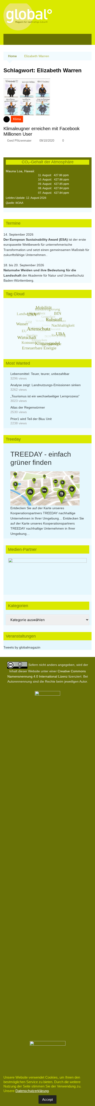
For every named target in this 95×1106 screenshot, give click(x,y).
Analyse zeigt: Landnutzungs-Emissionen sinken (45, 385)
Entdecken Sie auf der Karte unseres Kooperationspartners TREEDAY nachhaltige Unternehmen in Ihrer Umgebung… (42, 513)
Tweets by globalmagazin (21, 647)
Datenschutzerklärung (32, 1091)
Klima (17, 119)
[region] (47, 572)
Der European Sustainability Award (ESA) (36, 239)
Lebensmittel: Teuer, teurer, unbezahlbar (39, 374)
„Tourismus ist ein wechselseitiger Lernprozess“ (45, 396)
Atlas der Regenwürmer (27, 407)
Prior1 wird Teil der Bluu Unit (31, 419)
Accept (47, 1099)
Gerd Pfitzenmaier (19, 140)
